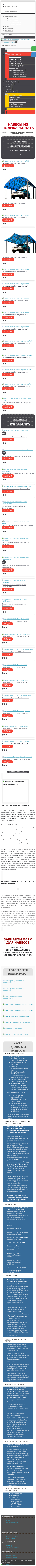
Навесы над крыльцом (16, 66)
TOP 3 (20, 154)
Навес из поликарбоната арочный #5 (14, 217)
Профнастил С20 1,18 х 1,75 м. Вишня (14, 621)
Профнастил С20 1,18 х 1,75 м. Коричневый (16, 652)
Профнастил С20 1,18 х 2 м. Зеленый (14, 682)
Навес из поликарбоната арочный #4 (14, 272)
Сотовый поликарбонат (17, 102)
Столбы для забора (16, 104)
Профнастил (13, 100)
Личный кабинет (11, 1555)
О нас (8, 1520)
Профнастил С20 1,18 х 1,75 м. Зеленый (15, 636)
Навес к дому (13, 68)
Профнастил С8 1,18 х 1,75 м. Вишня (14, 729)
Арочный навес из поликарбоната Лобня (16, 489)
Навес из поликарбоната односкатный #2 (16, 358)
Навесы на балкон (15, 63)
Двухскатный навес (19, 74)
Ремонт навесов (15, 57)
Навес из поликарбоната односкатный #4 (16, 386)
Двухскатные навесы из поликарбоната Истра (18, 525)
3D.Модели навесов (16, 70)
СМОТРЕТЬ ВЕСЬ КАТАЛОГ (18, 772)
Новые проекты (20, 420)
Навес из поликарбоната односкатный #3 (16, 372)
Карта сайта (10, 1538)
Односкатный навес (20, 76)
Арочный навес (18, 72)
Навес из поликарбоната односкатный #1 (16, 343)
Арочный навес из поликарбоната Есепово (16, 456)
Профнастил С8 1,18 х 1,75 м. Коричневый (16, 759)
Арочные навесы (20, 142)
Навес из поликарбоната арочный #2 (14, 203)
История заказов (12, 1557)
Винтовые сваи (14, 97)
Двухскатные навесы (20, 146)
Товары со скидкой (12, 1548)
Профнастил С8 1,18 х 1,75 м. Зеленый (15, 744)
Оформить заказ (12, 1522)
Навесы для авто (15, 59)
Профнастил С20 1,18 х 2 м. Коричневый (15, 698)
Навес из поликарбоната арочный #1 (14, 163)
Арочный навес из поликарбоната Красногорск (18, 473)
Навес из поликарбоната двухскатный (15, 286)
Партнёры (9, 1546)
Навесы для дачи (15, 61)
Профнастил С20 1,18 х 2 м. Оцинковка (15, 713)
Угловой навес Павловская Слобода (14, 437)
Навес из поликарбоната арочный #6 (14, 257)
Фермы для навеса (15, 106)
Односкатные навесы (20, 150)
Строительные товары (20, 424)
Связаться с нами (12, 1536)
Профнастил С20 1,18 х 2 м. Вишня (13, 667)
